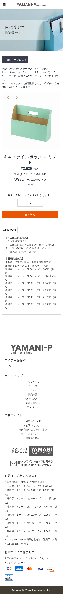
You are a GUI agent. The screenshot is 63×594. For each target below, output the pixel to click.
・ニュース (31, 386)
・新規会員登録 (31, 403)
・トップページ (31, 381)
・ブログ (31, 390)
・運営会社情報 (31, 438)
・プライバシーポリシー (32, 434)
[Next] (16, 97)
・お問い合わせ (31, 425)
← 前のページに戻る (15, 59)
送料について (10, 229)
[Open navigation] (4, 4)
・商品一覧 (31, 394)
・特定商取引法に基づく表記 (31, 429)
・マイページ (32, 407)
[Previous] (8, 97)
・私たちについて (31, 398)
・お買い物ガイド (31, 421)
